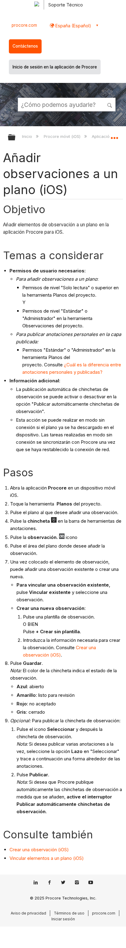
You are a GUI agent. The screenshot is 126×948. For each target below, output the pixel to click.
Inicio (27, 136)
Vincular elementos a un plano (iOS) (46, 858)
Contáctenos (25, 46)
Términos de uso (69, 913)
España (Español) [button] (72, 25)
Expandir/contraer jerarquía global (15, 137)
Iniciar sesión (63, 919)
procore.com (24, 25)
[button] (110, 104)
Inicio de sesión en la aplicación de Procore (55, 66)
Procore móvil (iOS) (62, 136)
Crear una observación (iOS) (39, 849)
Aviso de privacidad (28, 913)
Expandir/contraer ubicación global (114, 135)
